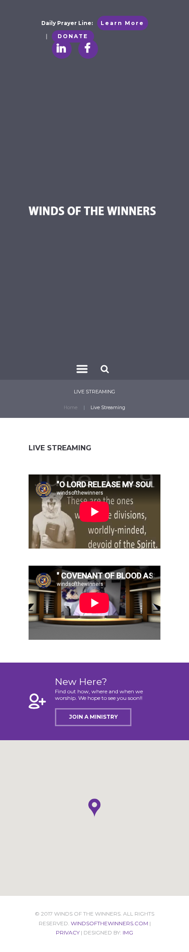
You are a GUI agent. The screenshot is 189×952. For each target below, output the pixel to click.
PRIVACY (68, 932)
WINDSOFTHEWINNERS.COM (109, 923)
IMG (128, 932)
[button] (94, 808)
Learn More (122, 23)
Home (70, 407)
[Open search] (106, 369)
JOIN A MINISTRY (93, 716)
